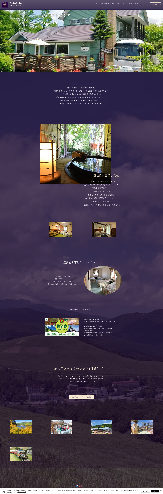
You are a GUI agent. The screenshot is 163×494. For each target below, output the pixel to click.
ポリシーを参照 (21, 492)
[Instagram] (80, 486)
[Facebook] (77, 486)
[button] (81, 41)
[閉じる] (161, 491)
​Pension (13, 3)
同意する (155, 491)
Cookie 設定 (145, 491)
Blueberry (19, 3)
